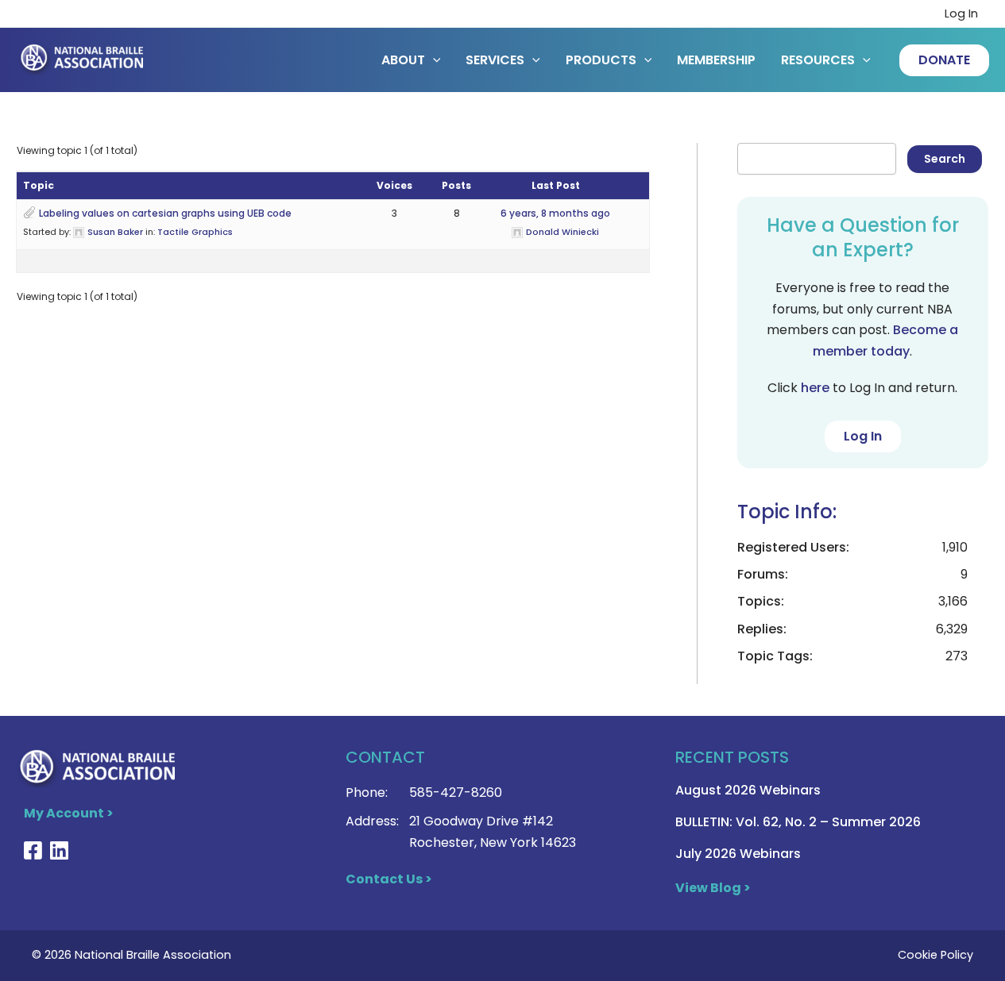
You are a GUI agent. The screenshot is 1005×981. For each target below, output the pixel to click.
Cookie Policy (935, 955)
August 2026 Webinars (748, 790)
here (815, 388)
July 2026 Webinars (738, 853)
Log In (961, 13)
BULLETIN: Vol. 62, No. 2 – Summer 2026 (798, 822)
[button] (944, 60)
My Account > (69, 813)
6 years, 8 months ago (555, 213)
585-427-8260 (455, 792)
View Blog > (713, 888)
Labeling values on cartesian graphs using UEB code (165, 213)
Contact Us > (389, 879)
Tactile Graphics (195, 231)
